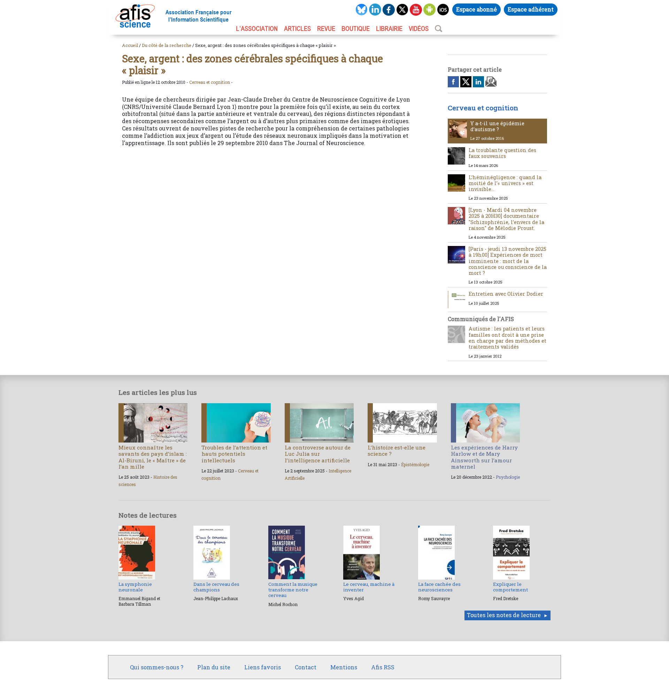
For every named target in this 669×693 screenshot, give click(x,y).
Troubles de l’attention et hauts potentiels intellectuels (234, 453)
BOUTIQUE (355, 28)
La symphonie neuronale (135, 587)
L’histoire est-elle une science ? (396, 450)
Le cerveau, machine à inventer (368, 587)
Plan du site (213, 667)
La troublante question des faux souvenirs (502, 153)
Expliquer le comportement (510, 587)
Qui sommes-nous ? (156, 667)
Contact (305, 667)
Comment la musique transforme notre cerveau (292, 590)
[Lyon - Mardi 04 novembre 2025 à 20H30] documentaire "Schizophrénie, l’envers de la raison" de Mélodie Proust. (506, 219)
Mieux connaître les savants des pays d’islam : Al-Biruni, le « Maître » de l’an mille (152, 457)
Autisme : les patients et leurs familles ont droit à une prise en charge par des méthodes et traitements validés (507, 337)
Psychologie (508, 477)
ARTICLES (297, 28)
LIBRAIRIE (389, 28)
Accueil (130, 45)
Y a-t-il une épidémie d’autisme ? (497, 126)
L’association (257, 28)
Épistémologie (415, 464)
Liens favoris (262, 667)
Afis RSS (382, 667)
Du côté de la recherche (166, 45)
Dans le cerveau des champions (216, 587)
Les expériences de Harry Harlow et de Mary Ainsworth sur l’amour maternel (484, 457)
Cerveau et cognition (209, 82)
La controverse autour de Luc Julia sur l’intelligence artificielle (318, 453)
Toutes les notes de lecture (504, 615)
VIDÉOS (419, 28)
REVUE (326, 28)
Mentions (343, 667)
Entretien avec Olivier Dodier (506, 293)
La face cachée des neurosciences (439, 587)
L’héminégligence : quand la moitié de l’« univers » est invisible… (505, 183)
